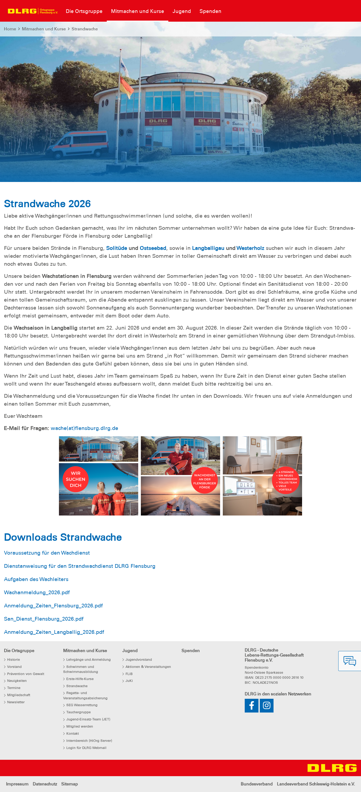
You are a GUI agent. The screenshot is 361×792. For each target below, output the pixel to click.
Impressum (17, 783)
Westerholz (250, 248)
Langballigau (208, 248)
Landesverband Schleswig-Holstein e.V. (316, 783)
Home (10, 28)
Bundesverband (257, 783)
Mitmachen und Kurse (44, 28)
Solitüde (116, 248)
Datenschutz (45, 783)
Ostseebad (153, 248)
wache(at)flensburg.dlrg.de (84, 428)
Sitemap (69, 783)
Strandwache (85, 28)
